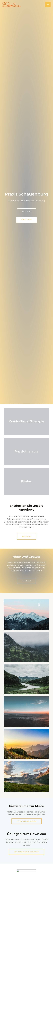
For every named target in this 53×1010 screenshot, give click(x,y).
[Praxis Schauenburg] (11, 4)
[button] (26, 211)
